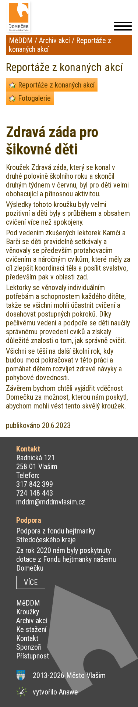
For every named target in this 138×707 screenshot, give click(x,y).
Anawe (68, 692)
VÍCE (31, 582)
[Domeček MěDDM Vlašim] (19, 17)
